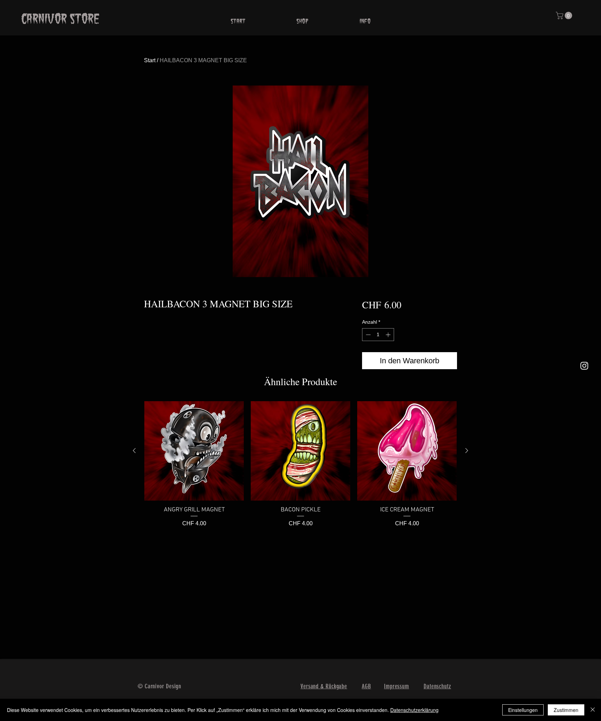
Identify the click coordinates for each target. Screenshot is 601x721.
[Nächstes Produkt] (467, 450)
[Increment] (388, 335)
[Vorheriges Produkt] (134, 450)
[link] (565, 15)
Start (149, 60)
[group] (300, 464)
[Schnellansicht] (194, 451)
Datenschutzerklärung (414, 709)
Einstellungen (523, 709)
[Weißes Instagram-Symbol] (584, 365)
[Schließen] (592, 709)
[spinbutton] (378, 335)
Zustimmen (566, 709)
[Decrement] (367, 335)
